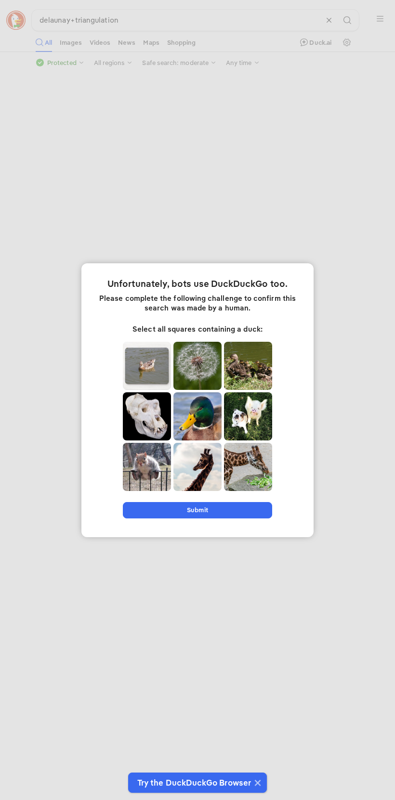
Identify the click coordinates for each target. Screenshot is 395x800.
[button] (256, 782)
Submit (197, 510)
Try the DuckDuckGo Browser (194, 782)
